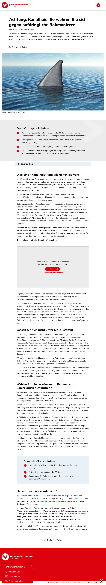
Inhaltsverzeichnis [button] (25, 163)
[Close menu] (31, 565)
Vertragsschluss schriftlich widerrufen (58, 501)
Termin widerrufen (95, 583)
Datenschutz (53, 583)
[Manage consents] (101, 580)
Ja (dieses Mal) (52, 269)
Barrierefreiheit (79, 583)
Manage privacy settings (53, 272)
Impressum (65, 583)
